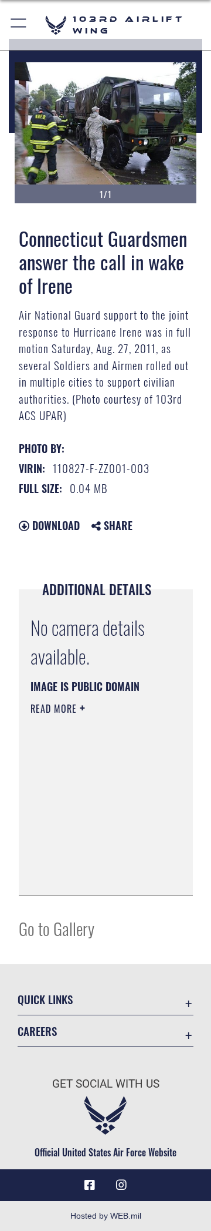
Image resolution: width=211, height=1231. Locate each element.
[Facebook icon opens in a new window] (89, 1185)
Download (54, 525)
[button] (19, 25)
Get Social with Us (105, 1084)
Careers (37, 1030)
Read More (55, 709)
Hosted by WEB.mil (105, 1215)
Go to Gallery (56, 928)
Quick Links (45, 999)
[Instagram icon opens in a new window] (121, 1185)
